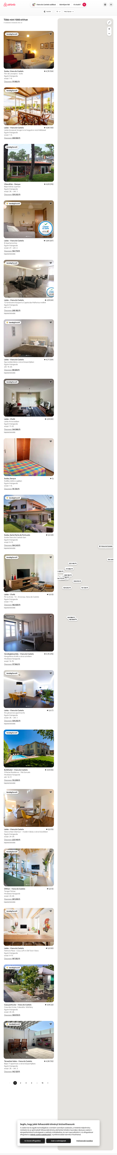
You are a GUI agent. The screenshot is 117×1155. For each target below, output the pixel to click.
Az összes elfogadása (32, 1141)
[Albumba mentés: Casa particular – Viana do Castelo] (51, 967)
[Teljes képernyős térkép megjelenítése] (109, 22)
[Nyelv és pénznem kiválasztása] (105, 4)
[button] (12, 81)
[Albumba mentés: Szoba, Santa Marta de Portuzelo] (51, 498)
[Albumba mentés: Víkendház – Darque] (51, 147)
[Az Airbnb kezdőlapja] (9, 4)
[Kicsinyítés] (109, 33)
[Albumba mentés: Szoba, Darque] (51, 441)
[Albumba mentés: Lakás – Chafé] (51, 382)
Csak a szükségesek (58, 1141)
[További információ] (21, 22)
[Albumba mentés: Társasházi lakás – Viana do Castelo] (51, 1024)
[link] (10, 1083)
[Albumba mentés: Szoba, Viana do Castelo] (51, 34)
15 (42, 1083)
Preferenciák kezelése (84, 1141)
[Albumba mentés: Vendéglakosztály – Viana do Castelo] (51, 616)
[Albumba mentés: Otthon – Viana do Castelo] (51, 851)
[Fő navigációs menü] (111, 4)
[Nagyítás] (109, 29)
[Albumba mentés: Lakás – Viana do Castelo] (51, 90)
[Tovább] (47, 1083)
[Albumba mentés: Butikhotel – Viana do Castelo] (51, 732)
